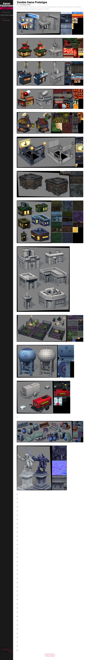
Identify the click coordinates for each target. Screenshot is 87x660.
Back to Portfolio (50, 655)
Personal (6, 12)
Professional (7, 15)
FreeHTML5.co (6, 649)
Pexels (11, 651)
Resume (6, 20)
